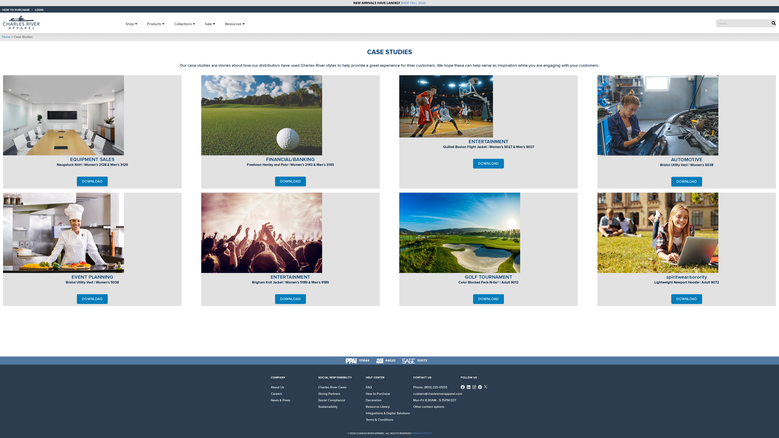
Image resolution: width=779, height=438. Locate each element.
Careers (276, 394)
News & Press (280, 400)
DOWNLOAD (92, 181)
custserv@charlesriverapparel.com (437, 394)
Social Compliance (331, 400)
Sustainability (328, 407)
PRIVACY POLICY (422, 433)
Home (6, 37)
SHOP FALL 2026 (413, 3)
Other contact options (428, 407)
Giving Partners (329, 394)
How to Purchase (378, 394)
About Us (277, 387)
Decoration (374, 400)
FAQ (369, 387)
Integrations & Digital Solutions (388, 413)
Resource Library (378, 407)
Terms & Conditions (379, 420)
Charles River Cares (332, 387)
